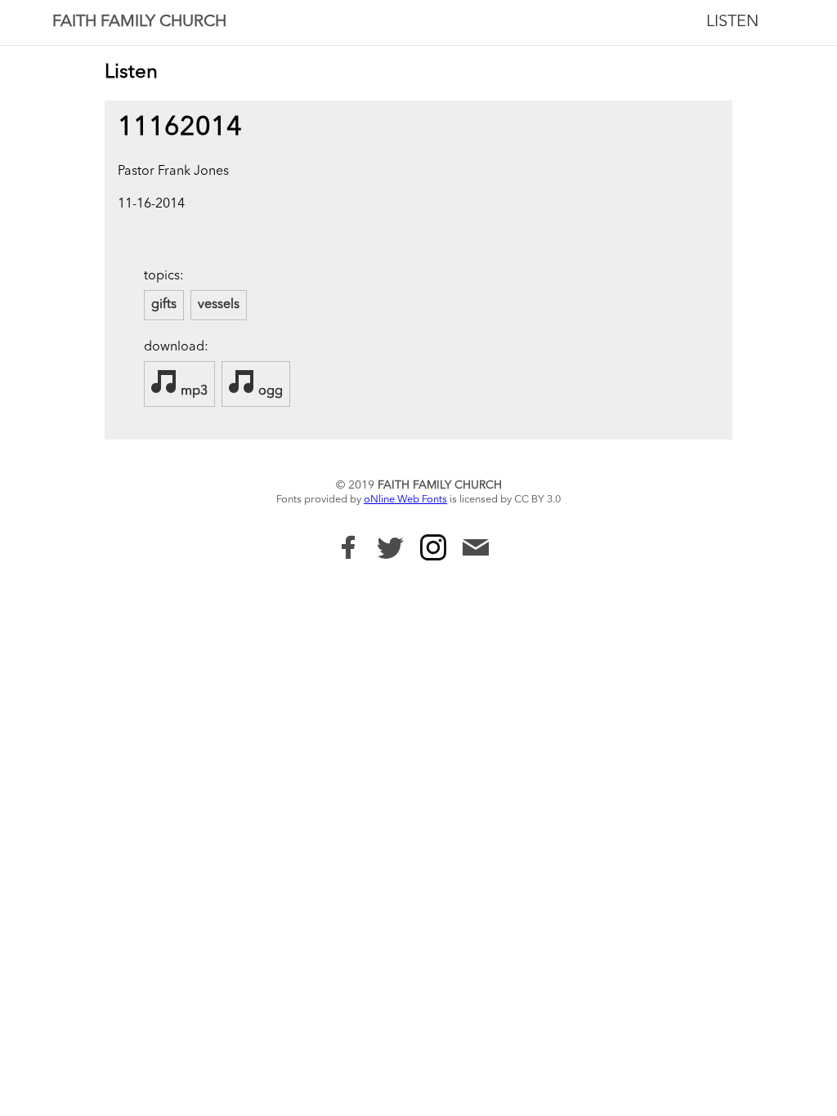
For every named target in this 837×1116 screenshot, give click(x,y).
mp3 (192, 391)
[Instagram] (433, 547)
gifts (164, 304)
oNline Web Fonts (405, 499)
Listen (732, 22)
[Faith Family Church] (348, 547)
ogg (269, 391)
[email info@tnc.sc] (476, 549)
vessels (218, 304)
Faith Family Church (139, 22)
